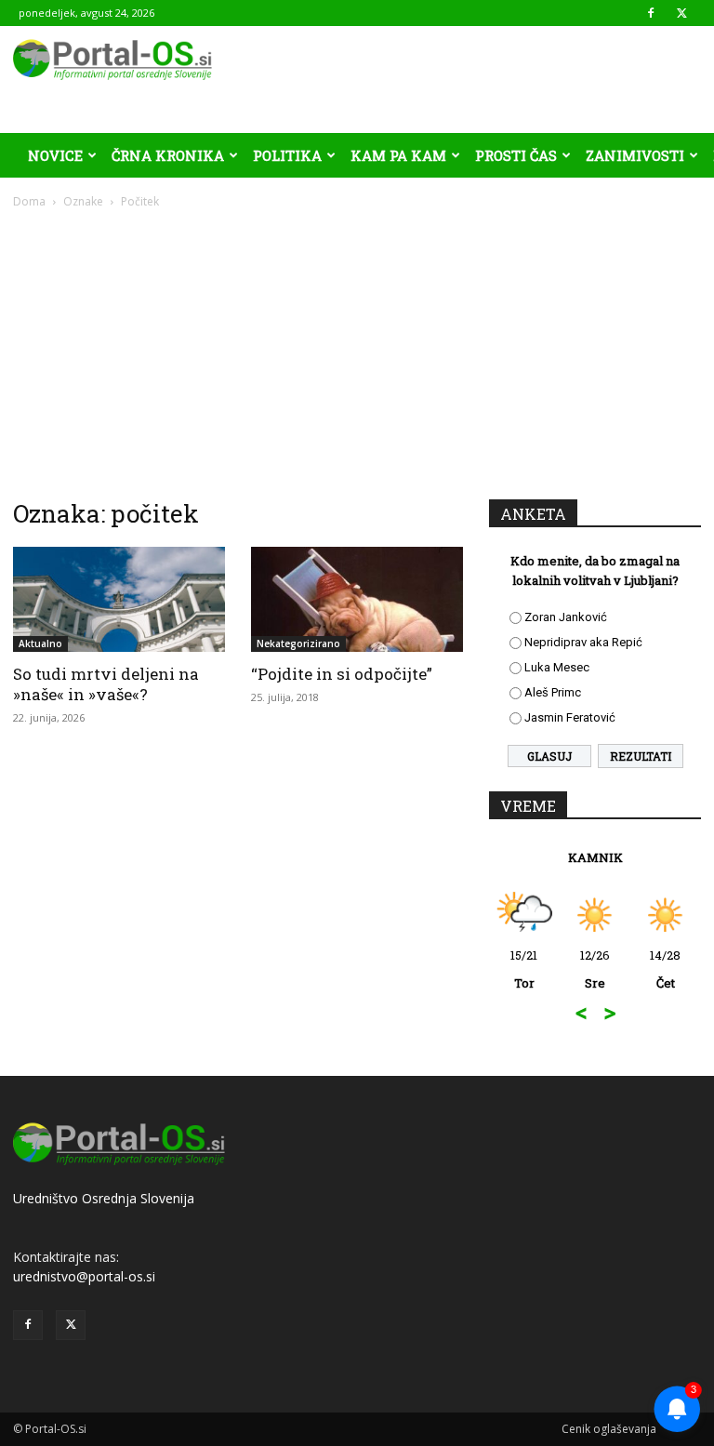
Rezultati (640, 756)
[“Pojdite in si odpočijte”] (357, 599)
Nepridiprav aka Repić (583, 642)
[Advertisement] (357, 349)
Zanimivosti (635, 155)
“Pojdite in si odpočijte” (341, 673)
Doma (29, 201)
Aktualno (40, 643)
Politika (287, 155)
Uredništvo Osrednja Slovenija (103, 1198)
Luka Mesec (556, 667)
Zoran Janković (565, 617)
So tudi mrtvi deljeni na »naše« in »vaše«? (106, 684)
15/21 (523, 969)
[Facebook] (651, 13)
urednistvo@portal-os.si (84, 1276)
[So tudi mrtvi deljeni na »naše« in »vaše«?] (119, 599)
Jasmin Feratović (569, 717)
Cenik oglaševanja (609, 1429)
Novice (55, 155)
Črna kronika (168, 155)
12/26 (595, 969)
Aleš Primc (552, 692)
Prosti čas (516, 155)
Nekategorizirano (298, 643)
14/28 (665, 969)
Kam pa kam (398, 155)
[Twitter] (681, 13)
